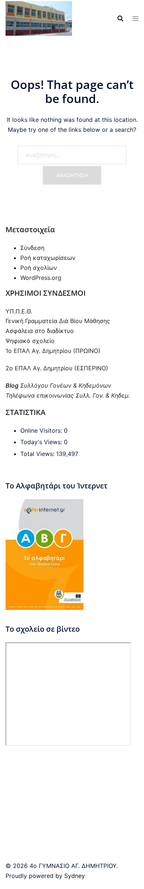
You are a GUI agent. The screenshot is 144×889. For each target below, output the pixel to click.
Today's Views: (42, 442)
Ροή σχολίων (38, 267)
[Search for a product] (120, 18)
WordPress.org (40, 277)
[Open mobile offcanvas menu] (135, 19)
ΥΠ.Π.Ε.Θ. (19, 311)
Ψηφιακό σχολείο (30, 340)
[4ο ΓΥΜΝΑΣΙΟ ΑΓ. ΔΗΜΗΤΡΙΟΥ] (39, 17)
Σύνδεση (32, 247)
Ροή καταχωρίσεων (47, 257)
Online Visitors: (42, 430)
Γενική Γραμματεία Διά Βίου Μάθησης (58, 321)
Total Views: (38, 453)
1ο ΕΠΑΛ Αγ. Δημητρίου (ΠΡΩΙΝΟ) (53, 350)
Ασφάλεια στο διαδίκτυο (40, 330)
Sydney (74, 875)
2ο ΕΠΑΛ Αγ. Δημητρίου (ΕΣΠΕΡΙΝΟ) (57, 368)
